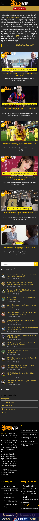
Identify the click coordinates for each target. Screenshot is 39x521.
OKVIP (16, 36)
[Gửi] (36, 264)
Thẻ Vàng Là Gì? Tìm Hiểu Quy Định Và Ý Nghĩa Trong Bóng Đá (21, 291)
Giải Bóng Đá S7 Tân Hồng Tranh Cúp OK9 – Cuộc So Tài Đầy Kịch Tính (22, 275)
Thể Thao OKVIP (7, 406)
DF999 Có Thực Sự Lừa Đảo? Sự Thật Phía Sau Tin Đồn (22, 359)
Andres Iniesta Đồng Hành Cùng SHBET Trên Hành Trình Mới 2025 (20, 109)
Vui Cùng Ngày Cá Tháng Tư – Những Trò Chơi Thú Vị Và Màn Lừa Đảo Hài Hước (21, 283)
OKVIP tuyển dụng (7, 402)
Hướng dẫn (5, 399)
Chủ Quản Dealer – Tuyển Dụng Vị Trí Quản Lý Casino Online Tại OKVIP (21, 313)
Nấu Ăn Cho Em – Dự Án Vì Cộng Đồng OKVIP (20, 374)
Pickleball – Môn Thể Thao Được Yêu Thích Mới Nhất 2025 (22, 298)
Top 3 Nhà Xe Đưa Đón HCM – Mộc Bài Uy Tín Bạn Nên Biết (21, 336)
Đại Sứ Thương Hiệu (8, 395)
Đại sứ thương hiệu (12, 17)
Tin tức (3, 413)
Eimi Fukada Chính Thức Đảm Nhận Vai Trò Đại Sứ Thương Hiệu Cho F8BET (19, 178)
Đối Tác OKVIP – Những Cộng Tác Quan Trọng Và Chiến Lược (19, 248)
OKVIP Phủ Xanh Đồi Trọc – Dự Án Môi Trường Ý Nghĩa (20, 351)
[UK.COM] (19, 3)
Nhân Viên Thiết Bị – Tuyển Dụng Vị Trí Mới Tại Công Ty (21, 306)
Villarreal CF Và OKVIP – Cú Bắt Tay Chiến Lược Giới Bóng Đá (19, 144)
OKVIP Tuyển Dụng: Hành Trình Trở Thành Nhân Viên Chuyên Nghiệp (21, 343)
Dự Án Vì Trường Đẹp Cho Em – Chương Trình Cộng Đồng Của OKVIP (20, 366)
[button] (3, 3)
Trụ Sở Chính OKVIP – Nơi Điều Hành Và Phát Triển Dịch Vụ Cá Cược (22, 328)
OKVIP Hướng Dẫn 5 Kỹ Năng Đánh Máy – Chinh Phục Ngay (21, 321)
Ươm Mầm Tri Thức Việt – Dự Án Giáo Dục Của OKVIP (21, 381)
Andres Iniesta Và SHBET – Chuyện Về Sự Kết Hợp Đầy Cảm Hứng (19, 74)
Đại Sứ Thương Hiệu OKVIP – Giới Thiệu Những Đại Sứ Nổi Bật (19, 213)
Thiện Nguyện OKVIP (8, 409)
